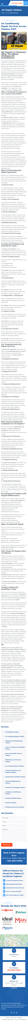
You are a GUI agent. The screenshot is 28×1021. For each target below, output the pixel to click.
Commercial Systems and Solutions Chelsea (13, 771)
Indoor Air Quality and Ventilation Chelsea (15, 748)
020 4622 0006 (17, 3)
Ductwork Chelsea (10, 802)
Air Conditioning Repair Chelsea (14, 736)
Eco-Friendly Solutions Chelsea (14, 766)
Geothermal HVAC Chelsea (13, 798)
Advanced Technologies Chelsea (15, 787)
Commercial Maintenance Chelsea (12, 782)
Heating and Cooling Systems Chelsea (14, 741)
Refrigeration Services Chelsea (14, 807)
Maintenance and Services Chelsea (13, 760)
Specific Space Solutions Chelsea (15, 777)
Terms (20, 1019)
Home (3, 13)
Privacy (16, 1019)
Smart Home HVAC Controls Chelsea (13, 754)
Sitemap (24, 1019)
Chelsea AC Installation (16, 1017)
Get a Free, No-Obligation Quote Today (14, 857)
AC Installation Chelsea (12, 732)
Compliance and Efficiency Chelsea (13, 793)
